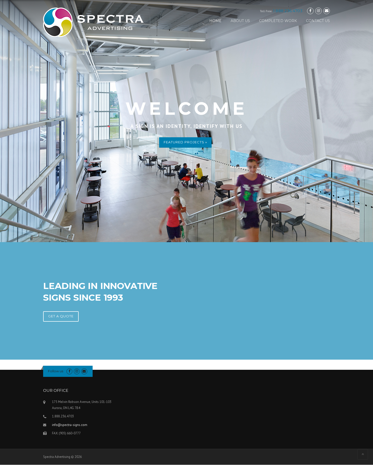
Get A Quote (61, 316)
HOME (215, 20)
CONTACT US (318, 20)
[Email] (326, 11)
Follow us (55, 371)
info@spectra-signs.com (69, 425)
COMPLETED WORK (278, 20)
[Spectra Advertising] (93, 22)
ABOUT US (240, 20)
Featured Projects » (185, 142)
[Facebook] (310, 11)
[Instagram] (318, 11)
